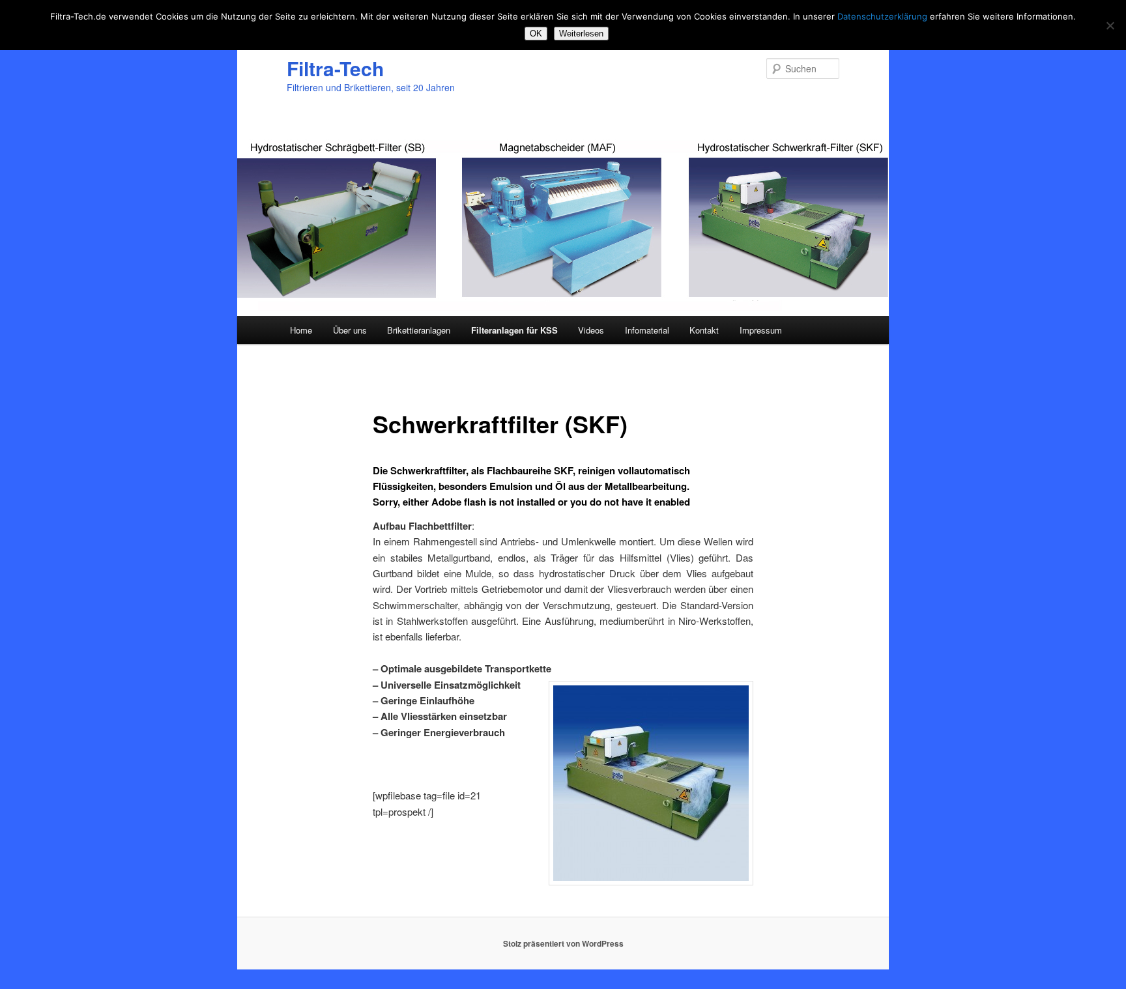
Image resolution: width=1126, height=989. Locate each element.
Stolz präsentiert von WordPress (563, 943)
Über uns (350, 330)
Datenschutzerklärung (882, 16)
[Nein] (1109, 25)
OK (536, 33)
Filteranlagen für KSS (514, 330)
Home (301, 330)
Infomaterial (647, 330)
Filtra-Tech (335, 68)
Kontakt (704, 330)
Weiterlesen (581, 33)
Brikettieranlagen (418, 330)
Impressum (761, 330)
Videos (591, 330)
